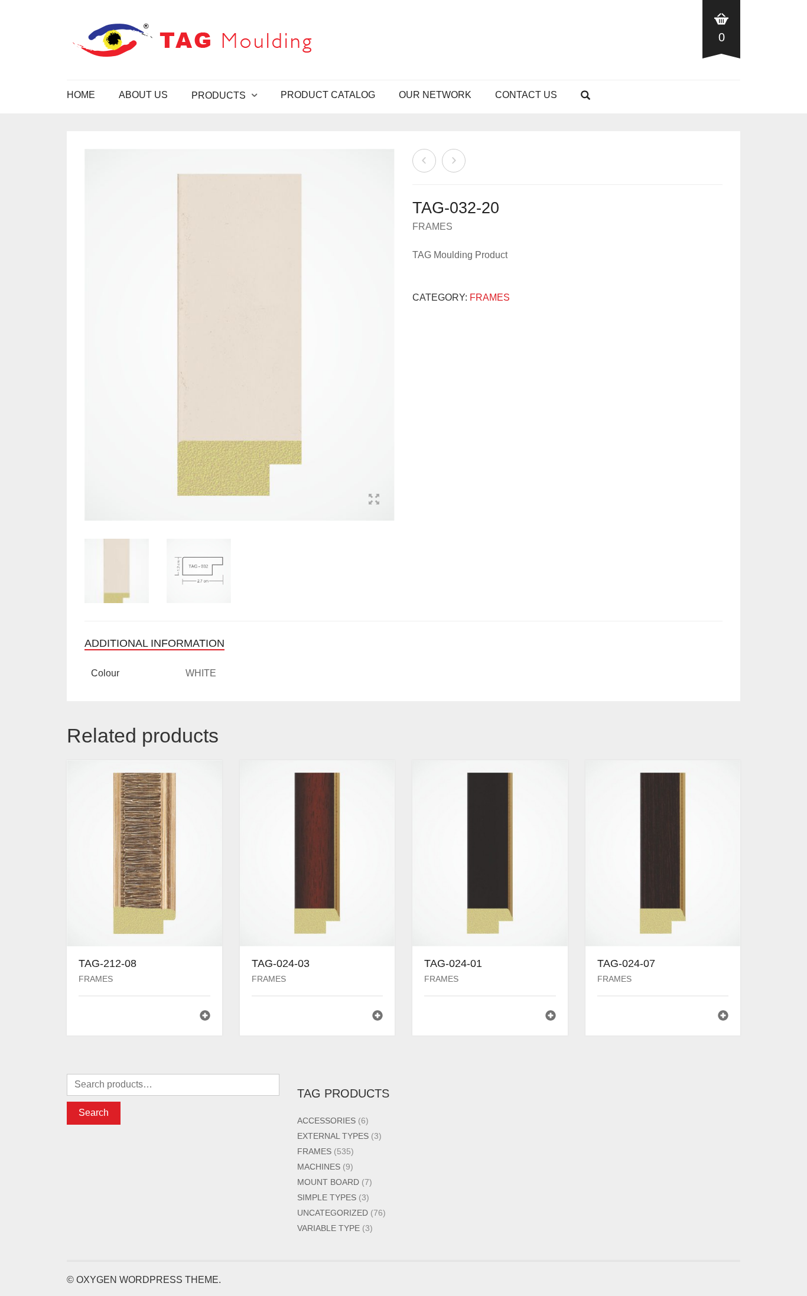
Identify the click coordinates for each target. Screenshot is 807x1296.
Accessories (326, 1120)
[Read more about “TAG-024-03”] (377, 1017)
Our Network (435, 95)
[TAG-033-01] (454, 160)
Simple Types (326, 1197)
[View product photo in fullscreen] (374, 501)
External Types (333, 1136)
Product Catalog (328, 95)
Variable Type (328, 1228)
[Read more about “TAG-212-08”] (205, 1017)
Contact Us (526, 95)
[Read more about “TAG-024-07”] (723, 1017)
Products (218, 95)
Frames (432, 227)
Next (388, 321)
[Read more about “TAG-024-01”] (550, 1017)
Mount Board (328, 1182)
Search (94, 1113)
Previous (90, 321)
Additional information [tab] (154, 643)
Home (81, 95)
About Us (143, 95)
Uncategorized (332, 1212)
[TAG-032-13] (424, 160)
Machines (318, 1166)
